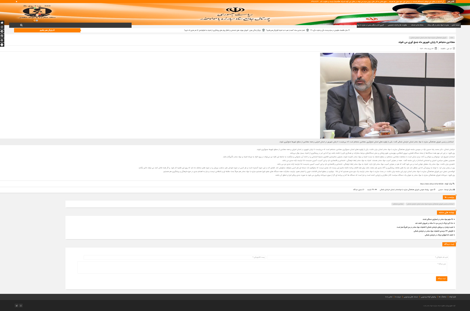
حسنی (440, 189)
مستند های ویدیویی (411, 296)
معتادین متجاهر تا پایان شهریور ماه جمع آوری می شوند (426, 42)
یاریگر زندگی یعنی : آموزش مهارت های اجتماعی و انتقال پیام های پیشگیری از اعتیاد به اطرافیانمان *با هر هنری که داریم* (344, 30)
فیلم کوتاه (452, 296)
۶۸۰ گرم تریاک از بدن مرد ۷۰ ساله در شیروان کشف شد (434, 223)
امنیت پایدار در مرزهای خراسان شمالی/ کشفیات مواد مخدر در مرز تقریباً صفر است (425, 227)
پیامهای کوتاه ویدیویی (428, 296)
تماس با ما (338, 25)
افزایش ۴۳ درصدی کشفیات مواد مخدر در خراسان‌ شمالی (433, 231)
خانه (451, 37)
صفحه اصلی (456, 25)
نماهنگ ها (442, 296)
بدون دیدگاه (357, 189)
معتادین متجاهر (398, 204)
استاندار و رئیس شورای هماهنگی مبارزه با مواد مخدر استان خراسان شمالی (430, 204)
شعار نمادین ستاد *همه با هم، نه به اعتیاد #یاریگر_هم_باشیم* (407, 30)
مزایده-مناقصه (327, 25)
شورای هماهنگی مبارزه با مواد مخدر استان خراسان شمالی (428, 37)
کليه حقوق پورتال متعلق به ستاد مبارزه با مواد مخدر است (439, 306)
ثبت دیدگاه (442, 278)
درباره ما (347, 25)
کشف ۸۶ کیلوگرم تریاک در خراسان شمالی (439, 235)
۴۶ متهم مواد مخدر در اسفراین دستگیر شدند (438, 219)
